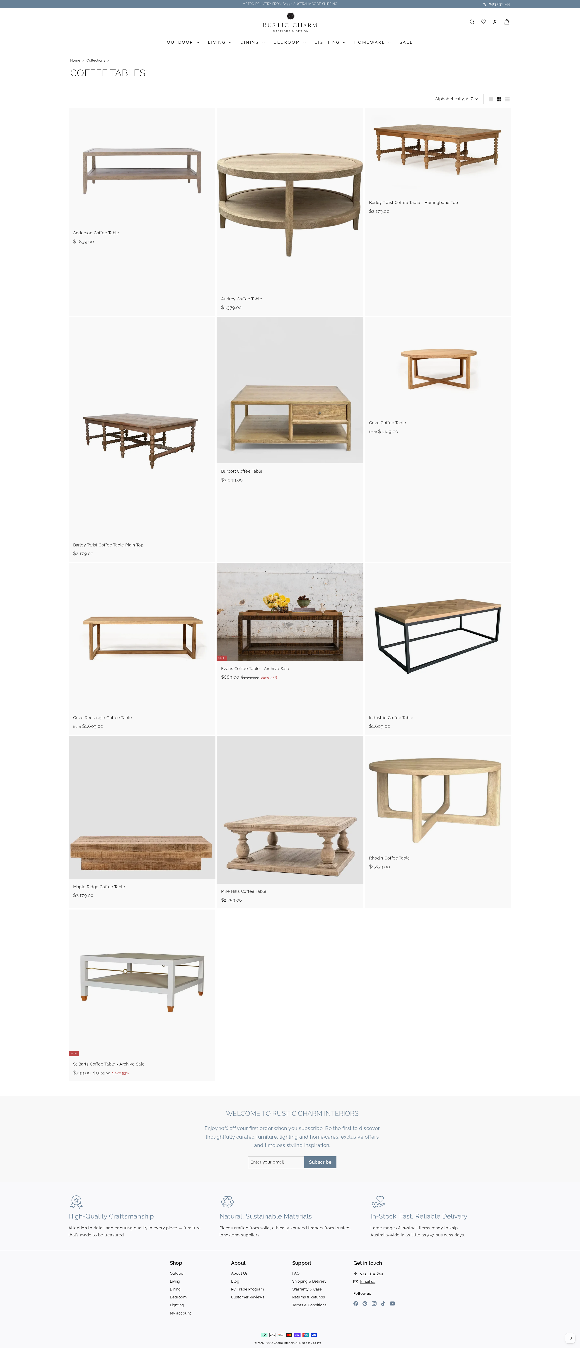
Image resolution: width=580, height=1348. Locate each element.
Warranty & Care (307, 1289)
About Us (239, 1273)
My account (180, 1313)
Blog (235, 1281)
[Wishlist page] (483, 22)
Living (218, 42)
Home (75, 60)
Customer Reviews (247, 1297)
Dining (250, 42)
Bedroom (288, 42)
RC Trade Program (247, 1289)
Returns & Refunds (308, 1297)
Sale (406, 42)
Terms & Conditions (309, 1305)
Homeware (370, 42)
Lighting (328, 42)
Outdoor (181, 42)
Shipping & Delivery (309, 1281)
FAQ (296, 1273)
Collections (96, 60)
